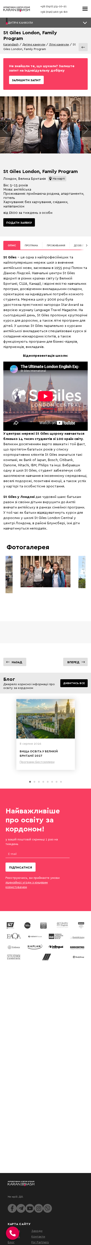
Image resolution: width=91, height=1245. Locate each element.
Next (85, 129)
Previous (5, 129)
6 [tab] (52, 782)
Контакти (38, 1236)
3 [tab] (39, 782)
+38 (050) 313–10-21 (53, 6)
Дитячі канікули (33, 44)
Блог (11, 1242)
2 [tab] (34, 782)
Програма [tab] (31, 245)
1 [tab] (30, 782)
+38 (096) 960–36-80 (54, 11)
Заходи (36, 1230)
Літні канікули (59, 44)
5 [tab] (48, 782)
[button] (45, 23)
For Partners (40, 1242)
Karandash (11, 44)
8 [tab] (61, 782)
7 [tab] (56, 782)
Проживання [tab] (56, 245)
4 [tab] (43, 782)
